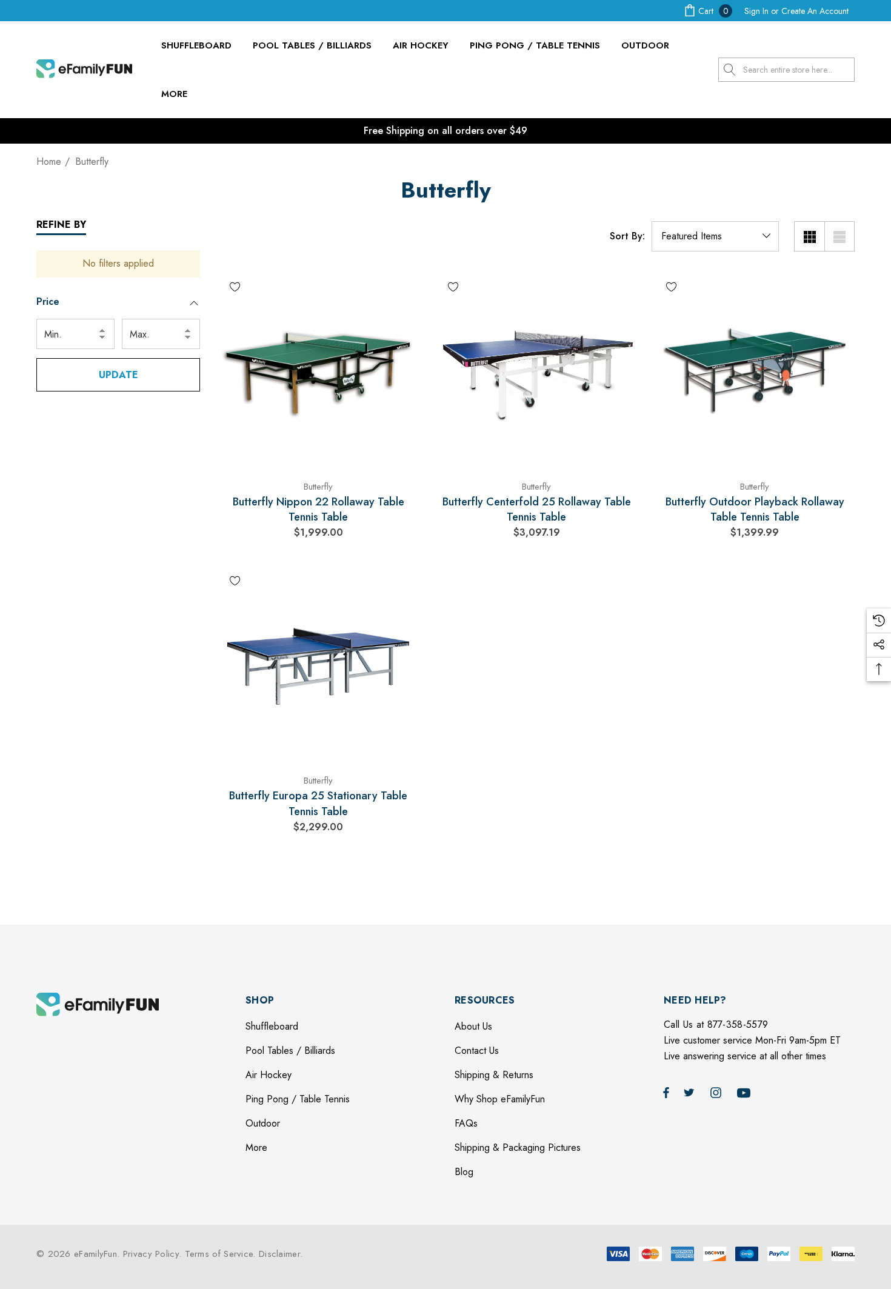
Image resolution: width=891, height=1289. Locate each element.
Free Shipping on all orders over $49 (445, 131)
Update (118, 375)
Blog (464, 1172)
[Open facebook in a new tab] (666, 1092)
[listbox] (715, 236)
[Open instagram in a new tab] (717, 1092)
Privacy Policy (151, 1254)
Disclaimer (279, 1254)
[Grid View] (809, 236)
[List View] (839, 236)
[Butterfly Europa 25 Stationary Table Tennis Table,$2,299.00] (318, 664)
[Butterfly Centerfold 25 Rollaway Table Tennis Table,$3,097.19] (536, 370)
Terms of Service (219, 1254)
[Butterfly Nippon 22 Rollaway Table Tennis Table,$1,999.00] (318, 370)
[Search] (730, 70)
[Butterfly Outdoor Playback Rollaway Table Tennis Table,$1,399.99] (755, 370)
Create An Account (815, 11)
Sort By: (627, 236)
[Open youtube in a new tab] (745, 1092)
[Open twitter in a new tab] (691, 1092)
